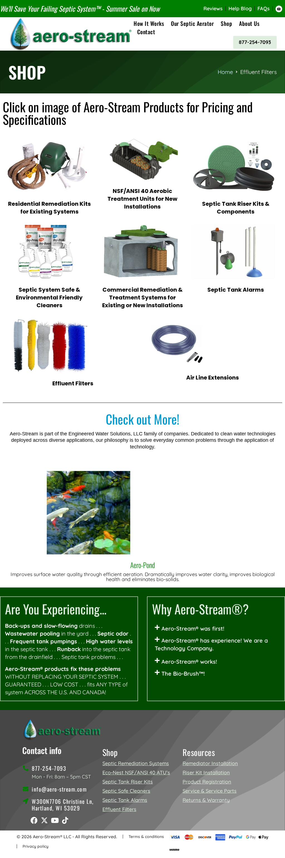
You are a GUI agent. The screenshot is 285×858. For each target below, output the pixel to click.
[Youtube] (54, 820)
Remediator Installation (210, 763)
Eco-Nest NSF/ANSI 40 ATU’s (136, 772)
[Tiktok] (65, 820)
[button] (216, 628)
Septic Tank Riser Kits (127, 781)
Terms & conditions (146, 837)
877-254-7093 (255, 42)
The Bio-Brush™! (183, 673)
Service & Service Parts (210, 791)
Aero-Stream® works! (189, 661)
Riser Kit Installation (206, 772)
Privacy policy (35, 846)
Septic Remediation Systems (135, 763)
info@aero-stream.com (59, 789)
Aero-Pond (142, 565)
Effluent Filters (119, 809)
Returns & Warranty (206, 800)
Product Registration (207, 781)
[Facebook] (34, 820)
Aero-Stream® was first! (192, 628)
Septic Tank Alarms (124, 800)
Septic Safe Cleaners (126, 791)
